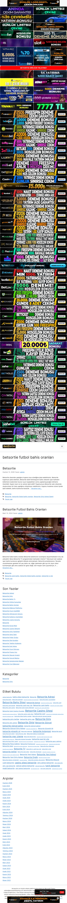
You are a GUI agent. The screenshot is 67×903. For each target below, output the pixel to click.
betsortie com (39, 714)
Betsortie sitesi (8, 746)
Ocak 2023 (6, 868)
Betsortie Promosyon (28, 744)
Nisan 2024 (7, 824)
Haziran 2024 (7, 818)
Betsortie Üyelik (31, 757)
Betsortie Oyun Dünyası (11, 649)
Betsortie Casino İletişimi (11, 629)
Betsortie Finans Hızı (10, 652)
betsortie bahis (7, 699)
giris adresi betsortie (45, 763)
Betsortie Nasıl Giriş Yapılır (10, 741)
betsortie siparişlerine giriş (42, 744)
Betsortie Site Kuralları (10, 640)
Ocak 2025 (6, 798)
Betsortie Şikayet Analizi (11, 655)
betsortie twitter (10, 752)
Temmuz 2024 (8, 815)
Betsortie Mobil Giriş (30, 736)
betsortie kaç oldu (21, 733)
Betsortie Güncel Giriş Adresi (14, 728)
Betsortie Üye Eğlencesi (11, 664)
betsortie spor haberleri (8, 749)
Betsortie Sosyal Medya (11, 658)
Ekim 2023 (6, 842)
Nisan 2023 (7, 860)
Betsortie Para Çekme (11, 744)
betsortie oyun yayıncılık (39, 741)
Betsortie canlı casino (9, 707)
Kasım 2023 (7, 839)
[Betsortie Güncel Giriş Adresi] (9, 446)
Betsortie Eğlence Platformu (12, 608)
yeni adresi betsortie (22, 768)
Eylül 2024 (6, 809)
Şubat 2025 (7, 795)
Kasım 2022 (7, 874)
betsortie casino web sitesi (26, 714)
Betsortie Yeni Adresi (46, 754)
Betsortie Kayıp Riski (10, 626)
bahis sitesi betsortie (21, 697)
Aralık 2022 (7, 871)
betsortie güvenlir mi (11, 731)
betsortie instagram (42, 731)
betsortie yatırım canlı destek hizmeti (11, 754)
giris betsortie (59, 763)
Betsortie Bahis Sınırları (11, 605)
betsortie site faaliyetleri (54, 744)
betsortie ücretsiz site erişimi (36, 760)
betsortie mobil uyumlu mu (8, 739)
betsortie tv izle (47, 576)
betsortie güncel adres (13, 726)
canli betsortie (8, 763)
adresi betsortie (7, 697)
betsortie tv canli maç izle (33, 749)
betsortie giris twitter (11, 719)
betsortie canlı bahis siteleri (56, 705)
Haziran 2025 (7, 789)
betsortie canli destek (9, 705)
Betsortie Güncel (43, 722)
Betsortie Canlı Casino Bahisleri (25, 707)
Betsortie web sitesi (23, 752)
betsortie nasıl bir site (40, 739)
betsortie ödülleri (23, 760)
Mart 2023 (6, 863)
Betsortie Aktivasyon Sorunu (13, 614)
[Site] (33, 114)
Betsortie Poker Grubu (10, 637)
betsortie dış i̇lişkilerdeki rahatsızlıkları (55, 714)
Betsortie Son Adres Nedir (34, 746)
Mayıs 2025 (7, 792)
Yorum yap (8, 499)
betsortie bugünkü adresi (46, 702)
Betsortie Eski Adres (10, 646)
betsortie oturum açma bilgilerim (26, 741)
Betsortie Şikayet (52, 760)
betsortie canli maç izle (24, 705)
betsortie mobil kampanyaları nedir (44, 736)
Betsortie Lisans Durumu (11, 620)
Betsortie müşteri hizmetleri (23, 739)
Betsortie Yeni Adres (28, 754)
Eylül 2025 (6, 786)
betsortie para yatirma (53, 741)
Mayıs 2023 (7, 857)
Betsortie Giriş (8, 596)
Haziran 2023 (7, 854)
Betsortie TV (19, 749)
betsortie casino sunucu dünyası (10, 714)
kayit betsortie (53, 765)
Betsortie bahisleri (17, 699)
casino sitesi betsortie (25, 762)
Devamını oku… (36, 488)
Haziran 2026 (7, 783)
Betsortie (9, 468)
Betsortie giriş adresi (10, 723)
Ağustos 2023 (7, 848)
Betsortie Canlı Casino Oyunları (13, 711)
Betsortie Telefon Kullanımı (12, 643)
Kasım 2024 (7, 803)
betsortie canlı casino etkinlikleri (42, 707)
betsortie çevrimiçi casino (44, 757)
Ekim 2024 (6, 806)
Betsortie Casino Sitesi (39, 710)
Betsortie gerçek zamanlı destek (41, 716)
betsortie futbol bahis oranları (22, 496)
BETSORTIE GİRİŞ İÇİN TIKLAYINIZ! (33, 68)
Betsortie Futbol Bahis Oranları (24, 509)
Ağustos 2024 (7, 812)
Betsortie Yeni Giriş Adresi (13, 757)
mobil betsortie (9, 768)
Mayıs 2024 (7, 821)
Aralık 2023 (7, 836)
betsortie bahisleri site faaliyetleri (31, 699)
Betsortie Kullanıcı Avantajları (13, 617)
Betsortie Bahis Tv (9, 599)
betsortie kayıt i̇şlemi (9, 733)
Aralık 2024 (7, 801)
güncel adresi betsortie (25, 766)
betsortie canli (57, 702)
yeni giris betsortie (45, 768)
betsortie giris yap (27, 719)
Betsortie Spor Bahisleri (47, 746)
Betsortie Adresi (8, 593)
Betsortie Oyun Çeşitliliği (11, 611)
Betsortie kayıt (57, 731)
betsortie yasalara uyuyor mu (48, 752)
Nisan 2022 (7, 880)
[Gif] (33, 186)
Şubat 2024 (7, 830)
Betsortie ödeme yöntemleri (11, 760)
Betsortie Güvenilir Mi (45, 728)
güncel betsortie (40, 766)
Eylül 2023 (6, 845)
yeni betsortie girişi (35, 768)
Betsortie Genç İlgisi (10, 634)
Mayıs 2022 (7, 877)
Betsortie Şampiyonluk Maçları (13, 661)
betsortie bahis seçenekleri (47, 699)
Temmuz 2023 (8, 851)
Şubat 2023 (7, 865)
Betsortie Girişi (26, 722)
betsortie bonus (33, 702)
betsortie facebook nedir (8, 716)
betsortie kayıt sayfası (57, 768)
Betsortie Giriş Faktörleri (11, 631)
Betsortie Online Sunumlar (12, 602)
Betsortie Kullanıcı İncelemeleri (35, 733)
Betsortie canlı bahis (12, 576)
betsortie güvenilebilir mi (31, 728)
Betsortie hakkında (26, 731)
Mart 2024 (6, 827)
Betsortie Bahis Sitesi (14, 702)
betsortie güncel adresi (32, 726)
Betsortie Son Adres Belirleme (20, 746)
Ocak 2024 (6, 833)
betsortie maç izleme (13, 736)
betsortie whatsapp (36, 752)
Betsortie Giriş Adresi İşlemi (43, 496)
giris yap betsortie (9, 766)
